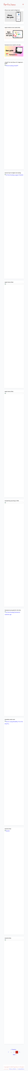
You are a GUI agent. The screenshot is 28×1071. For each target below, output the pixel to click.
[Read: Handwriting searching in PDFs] (14, 553)
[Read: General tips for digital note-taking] (14, 225)
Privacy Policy (12, 1069)
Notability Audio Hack (10, 719)
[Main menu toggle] (23, 4)
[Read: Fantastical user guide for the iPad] (14, 662)
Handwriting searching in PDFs (12, 500)
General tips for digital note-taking (13, 172)
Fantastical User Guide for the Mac (13, 45)
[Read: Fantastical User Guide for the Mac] (14, 51)
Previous (13, 1049)
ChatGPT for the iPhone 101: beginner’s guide (14, 63)
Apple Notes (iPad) (9, 282)
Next (15, 1054)
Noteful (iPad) (8, 828)
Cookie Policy (21, 1069)
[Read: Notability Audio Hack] (14, 771)
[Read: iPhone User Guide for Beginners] (14, 16)
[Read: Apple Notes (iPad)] (14, 334)
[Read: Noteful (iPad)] (14, 881)
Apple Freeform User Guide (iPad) (12, 27)
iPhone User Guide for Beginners (12, 10)
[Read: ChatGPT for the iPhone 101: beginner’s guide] (14, 115)
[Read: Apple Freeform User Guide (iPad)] (14, 34)
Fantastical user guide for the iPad (13, 610)
